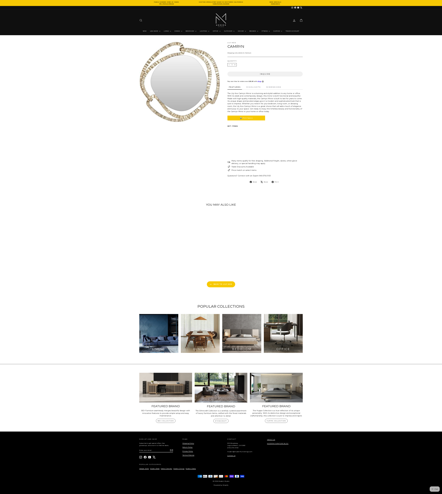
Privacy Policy (187, 451)
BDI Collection (166, 421)
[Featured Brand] (165, 387)
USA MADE (154, 31)
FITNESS (265, 31)
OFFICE (216, 31)
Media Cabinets (166, 468)
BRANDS (252, 31)
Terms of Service (188, 455)
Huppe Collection (276, 421)
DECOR (241, 31)
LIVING (166, 31)
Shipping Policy (188, 443)
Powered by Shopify (221, 485)
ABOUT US (271, 439)
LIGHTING (204, 31)
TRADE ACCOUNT (292, 31)
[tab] (234, 87)
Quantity (232, 61)
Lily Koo (231, 42)
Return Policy (187, 447)
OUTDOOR (228, 31)
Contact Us (231, 455)
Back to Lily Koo (222, 284)
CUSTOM (276, 31)
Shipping (230, 53)
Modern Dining (178, 468)
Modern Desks (191, 468)
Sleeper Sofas (144, 468)
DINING (177, 31)
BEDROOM (190, 31)
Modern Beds (155, 468)
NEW (145, 31)
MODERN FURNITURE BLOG (277, 443)
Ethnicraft (221, 421)
